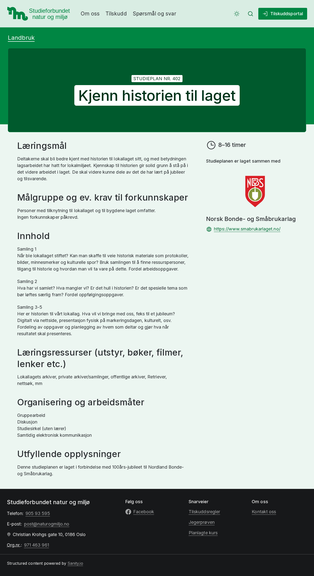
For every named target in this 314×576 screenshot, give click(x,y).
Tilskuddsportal (286, 13)
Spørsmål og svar (154, 14)
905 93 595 (38, 513)
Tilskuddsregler (204, 511)
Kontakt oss (264, 511)
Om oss (90, 14)
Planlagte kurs (203, 532)
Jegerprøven (202, 522)
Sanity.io (75, 563)
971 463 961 (36, 545)
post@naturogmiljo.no (46, 523)
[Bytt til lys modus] (237, 14)
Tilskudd (116, 14)
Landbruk (21, 37)
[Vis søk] (250, 14)
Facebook (143, 511)
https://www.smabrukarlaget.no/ (247, 228)
